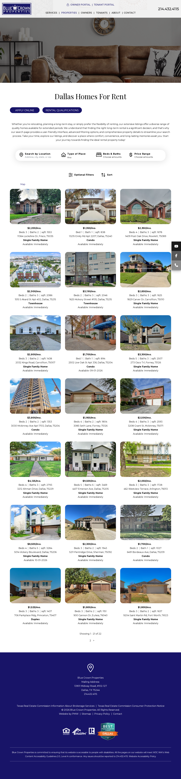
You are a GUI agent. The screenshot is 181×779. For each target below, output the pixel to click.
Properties (69, 12)
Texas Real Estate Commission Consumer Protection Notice (131, 706)
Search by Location (37, 154)
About (116, 12)
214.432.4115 (168, 9)
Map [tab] (22, 184)
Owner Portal (80, 4)
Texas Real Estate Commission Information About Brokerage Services (55, 706)
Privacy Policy (102, 714)
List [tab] (14, 184)
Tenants (101, 12)
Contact (130, 12)
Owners (86, 12)
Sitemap (86, 714)
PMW (75, 714)
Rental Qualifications (62, 110)
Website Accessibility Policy (142, 756)
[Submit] (160, 155)
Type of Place (76, 154)
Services (51, 12)
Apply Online (24, 110)
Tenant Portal (104, 4)
